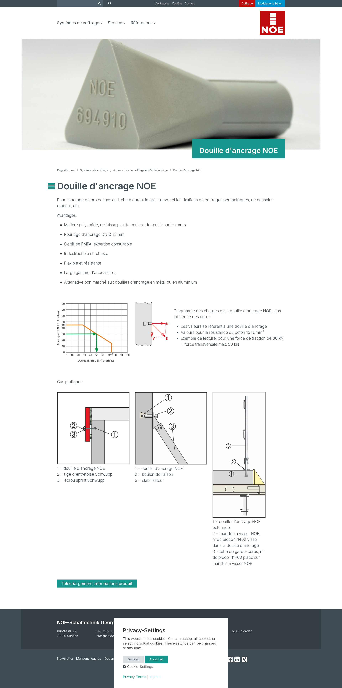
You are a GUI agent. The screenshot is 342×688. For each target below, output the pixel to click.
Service (115, 22)
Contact (190, 3)
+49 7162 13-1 (106, 631)
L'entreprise (162, 3)
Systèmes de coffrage (78, 22)
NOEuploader (242, 631)
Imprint (155, 676)
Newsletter (65, 658)
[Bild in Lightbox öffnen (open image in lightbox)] (93, 332)
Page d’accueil (66, 170)
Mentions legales (88, 658)
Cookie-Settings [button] (139, 666)
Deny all (133, 659)
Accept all (156, 659)
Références (141, 22)
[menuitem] (81, 23)
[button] (97, 584)
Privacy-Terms (134, 676)
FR (109, 3)
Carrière (177, 3)
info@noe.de (105, 636)
